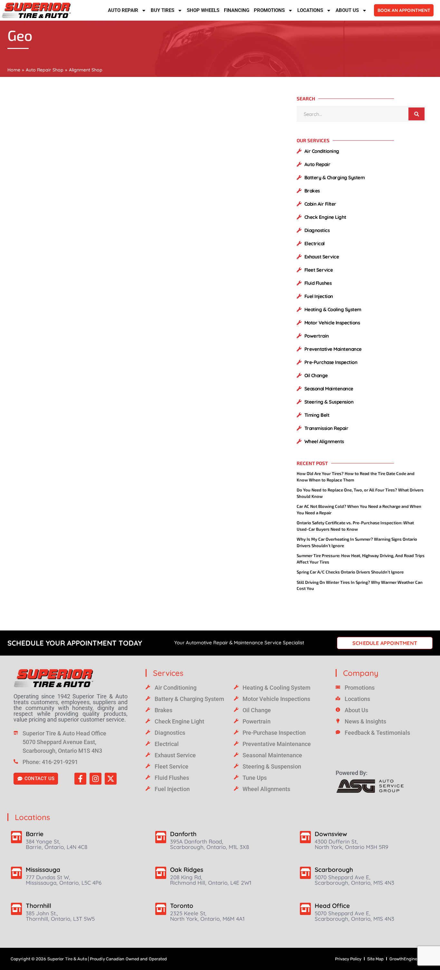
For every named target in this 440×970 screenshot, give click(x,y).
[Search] (416, 113)
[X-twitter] (111, 779)
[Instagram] (95, 779)
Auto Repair (123, 10)
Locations (310, 10)
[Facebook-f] (80, 779)
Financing (236, 10)
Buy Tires (162, 10)
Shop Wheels (203, 10)
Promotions (269, 10)
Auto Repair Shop (44, 70)
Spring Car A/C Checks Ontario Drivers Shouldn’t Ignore (350, 571)
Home (13, 70)
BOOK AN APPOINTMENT (404, 10)
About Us (347, 10)
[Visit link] (71, 678)
